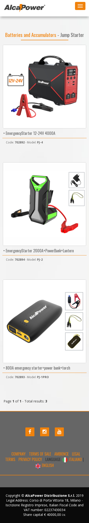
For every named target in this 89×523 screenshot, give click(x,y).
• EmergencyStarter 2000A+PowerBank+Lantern (38, 251)
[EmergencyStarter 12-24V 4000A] (44, 86)
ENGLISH (47, 465)
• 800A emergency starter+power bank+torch (36, 368)
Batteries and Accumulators (31, 34)
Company (18, 454)
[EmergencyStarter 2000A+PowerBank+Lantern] (44, 204)
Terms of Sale (40, 454)
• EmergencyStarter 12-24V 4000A (28, 133)
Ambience (61, 454)
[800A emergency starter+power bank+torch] (44, 321)
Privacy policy (30, 459)
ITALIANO (75, 459)
